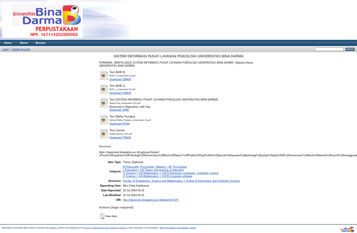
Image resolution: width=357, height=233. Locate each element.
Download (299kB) (120, 79)
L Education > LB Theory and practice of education (153, 169)
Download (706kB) (120, 137)
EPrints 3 (53, 228)
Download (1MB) (119, 109)
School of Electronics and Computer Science (105, 228)
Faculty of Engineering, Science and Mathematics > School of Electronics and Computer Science (181, 180)
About (23, 42)
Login (5, 49)
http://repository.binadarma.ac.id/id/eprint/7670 (150, 199)
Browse (40, 42)
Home (8, 42)
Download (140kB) (120, 93)
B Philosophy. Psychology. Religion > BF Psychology (155, 166)
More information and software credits (178, 228)
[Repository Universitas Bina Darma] (42, 38)
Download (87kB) (119, 123)
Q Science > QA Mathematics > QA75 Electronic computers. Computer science (171, 173)
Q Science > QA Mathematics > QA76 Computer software (157, 176)
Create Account (21, 49)
